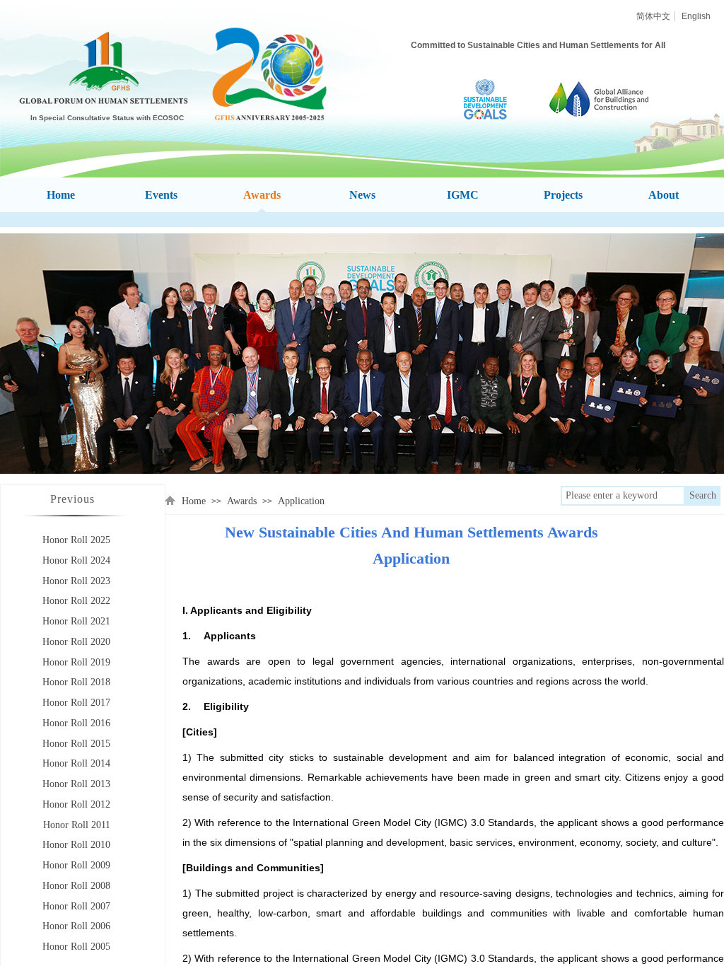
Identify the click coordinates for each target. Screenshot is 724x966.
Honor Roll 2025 (76, 540)
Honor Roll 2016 (76, 723)
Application (301, 501)
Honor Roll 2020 (76, 641)
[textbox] (623, 496)
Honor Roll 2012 (76, 804)
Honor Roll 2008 (76, 885)
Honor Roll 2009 (76, 865)
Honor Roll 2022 (76, 600)
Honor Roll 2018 (76, 682)
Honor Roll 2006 (76, 926)
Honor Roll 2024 (76, 560)
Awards (242, 501)
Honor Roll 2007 (76, 906)
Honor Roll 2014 (76, 763)
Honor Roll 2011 (76, 825)
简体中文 (653, 16)
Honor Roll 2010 (76, 844)
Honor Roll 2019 (76, 662)
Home (194, 501)
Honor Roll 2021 (76, 621)
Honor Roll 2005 (76, 946)
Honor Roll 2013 (76, 784)
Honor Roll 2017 (76, 702)
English (696, 16)
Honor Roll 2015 (76, 743)
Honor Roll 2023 (76, 581)
